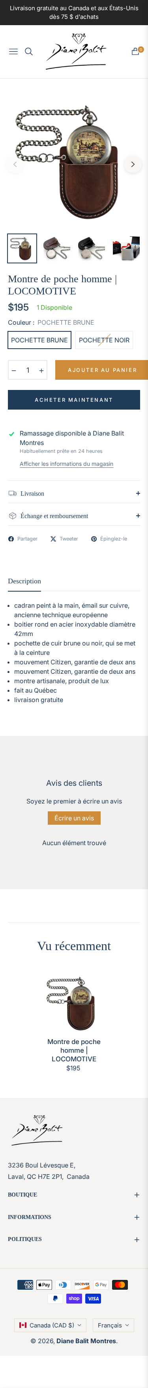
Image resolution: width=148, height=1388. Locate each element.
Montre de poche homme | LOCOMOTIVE (74, 1050)
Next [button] (133, 164)
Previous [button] (15, 164)
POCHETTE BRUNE (39, 340)
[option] (74, 161)
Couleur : (51, 322)
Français (110, 1325)
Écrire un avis (74, 818)
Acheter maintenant (74, 400)
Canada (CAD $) (52, 1325)
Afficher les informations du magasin (66, 463)
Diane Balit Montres (86, 1341)
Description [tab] (24, 581)
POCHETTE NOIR (104, 340)
